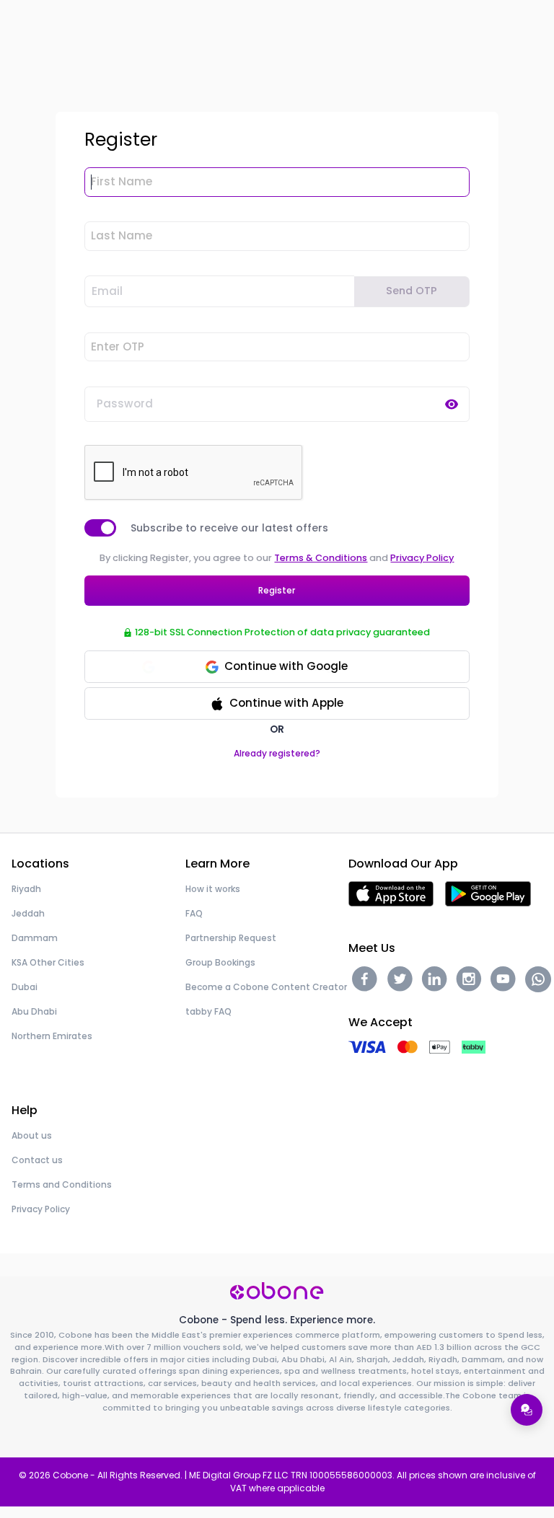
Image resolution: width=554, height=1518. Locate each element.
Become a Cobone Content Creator (266, 987)
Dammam (35, 938)
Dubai (25, 987)
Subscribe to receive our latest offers (229, 528)
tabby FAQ (208, 1011)
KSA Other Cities (48, 962)
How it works (212, 889)
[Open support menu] (526, 1410)
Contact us (37, 1160)
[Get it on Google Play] (488, 893)
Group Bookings (220, 962)
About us (32, 1135)
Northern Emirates (52, 1036)
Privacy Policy (422, 558)
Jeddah (28, 913)
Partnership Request (230, 938)
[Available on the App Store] (391, 893)
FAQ (194, 913)
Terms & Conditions (320, 558)
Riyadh (26, 889)
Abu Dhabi (34, 1011)
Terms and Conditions (62, 1184)
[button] (277, 703)
